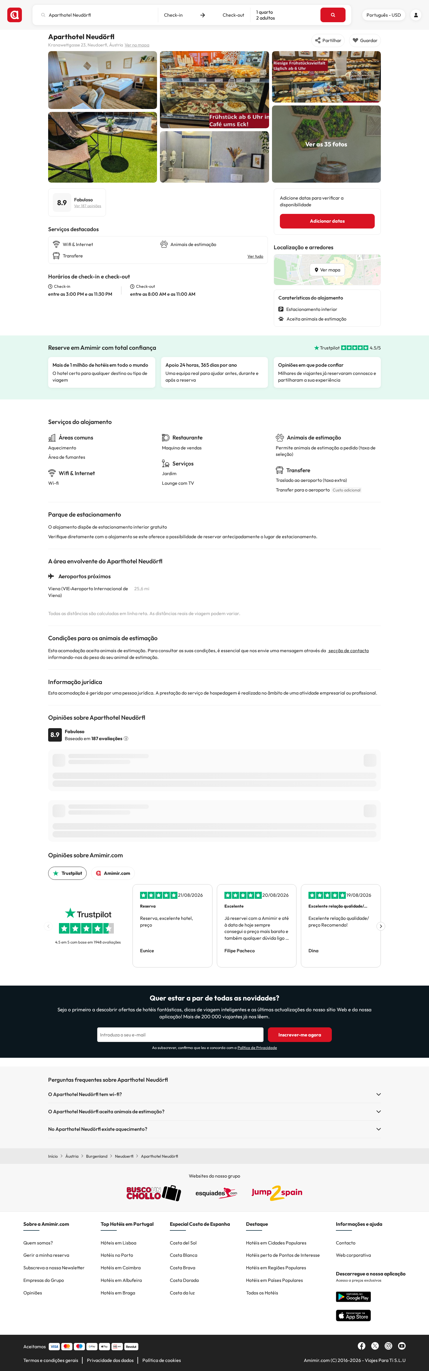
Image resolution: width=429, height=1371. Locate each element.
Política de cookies (161, 1360)
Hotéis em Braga (118, 1293)
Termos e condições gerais (50, 1360)
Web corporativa (353, 1255)
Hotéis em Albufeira (121, 1280)
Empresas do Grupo (43, 1280)
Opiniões (32, 1293)
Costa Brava (182, 1267)
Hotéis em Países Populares (274, 1280)
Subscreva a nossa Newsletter (54, 1267)
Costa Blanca (183, 1255)
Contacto (345, 1243)
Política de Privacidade (257, 1047)
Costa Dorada (184, 1280)
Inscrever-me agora (299, 1035)
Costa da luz (182, 1293)
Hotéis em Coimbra (121, 1267)
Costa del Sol (183, 1243)
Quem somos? (38, 1243)
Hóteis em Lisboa (118, 1243)
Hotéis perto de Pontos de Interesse (283, 1255)
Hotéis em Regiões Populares (276, 1267)
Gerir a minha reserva (46, 1255)
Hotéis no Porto (117, 1255)
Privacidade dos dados (110, 1360)
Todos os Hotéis (262, 1293)
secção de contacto (348, 650)
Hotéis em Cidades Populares (276, 1243)
